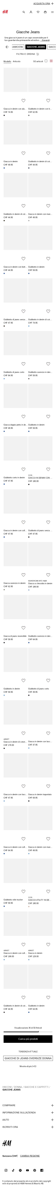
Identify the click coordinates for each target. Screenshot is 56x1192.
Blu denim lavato (28, 431)
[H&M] (5, 12)
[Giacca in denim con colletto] (16, 824)
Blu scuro (4, 748)
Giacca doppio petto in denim (16, 425)
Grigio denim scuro (28, 115)
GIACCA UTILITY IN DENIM (40, 900)
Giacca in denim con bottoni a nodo (19, 267)
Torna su (52, 596)
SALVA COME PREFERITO (23, 100)
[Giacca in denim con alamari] (16, 86)
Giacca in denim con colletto (16, 847)
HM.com (6, 1087)
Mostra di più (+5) (28, 1066)
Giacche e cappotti (36, 1087)
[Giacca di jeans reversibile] (16, 613)
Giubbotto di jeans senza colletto (18, 319)
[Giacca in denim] (16, 138)
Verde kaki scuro (4, 220)
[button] (28, 3)
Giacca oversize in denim (15, 583)
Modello (7, 61)
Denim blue (4, 484)
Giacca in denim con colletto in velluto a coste (24, 530)
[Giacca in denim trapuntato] (40, 771)
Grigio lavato (28, 220)
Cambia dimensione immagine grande (46, 61)
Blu (4, 959)
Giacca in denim (11, 161)
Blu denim (4, 168)
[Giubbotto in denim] (40, 244)
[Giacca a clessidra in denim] (40, 560)
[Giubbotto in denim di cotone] (40, 138)
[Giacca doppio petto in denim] (16, 402)
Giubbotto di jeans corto (14, 372)
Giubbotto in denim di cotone (40, 161)
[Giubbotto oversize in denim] (40, 349)
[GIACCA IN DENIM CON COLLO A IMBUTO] (40, 454)
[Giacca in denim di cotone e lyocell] (16, 718)
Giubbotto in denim (36, 267)
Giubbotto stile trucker (13, 900)
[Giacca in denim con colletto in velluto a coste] (16, 507)
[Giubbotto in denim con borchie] (40, 86)
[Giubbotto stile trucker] (16, 877)
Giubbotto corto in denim (14, 477)
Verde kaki (4, 589)
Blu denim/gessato (28, 1012)
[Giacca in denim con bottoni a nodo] (16, 244)
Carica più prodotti (28, 1039)
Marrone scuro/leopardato (4, 326)
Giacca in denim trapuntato (40, 794)
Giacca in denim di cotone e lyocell (19, 742)
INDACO (28, 484)
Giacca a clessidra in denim (40, 583)
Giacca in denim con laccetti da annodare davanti (25, 794)
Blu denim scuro (4, 115)
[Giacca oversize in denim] (16, 560)
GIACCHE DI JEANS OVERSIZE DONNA (28, 1058)
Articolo (16, 61)
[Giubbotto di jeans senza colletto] (16, 296)
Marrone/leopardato (4, 1012)
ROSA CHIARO (28, 906)
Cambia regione (30, 1156)
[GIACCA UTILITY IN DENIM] (40, 877)
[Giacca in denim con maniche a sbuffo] (40, 191)
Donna (18, 1087)
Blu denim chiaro (28, 326)
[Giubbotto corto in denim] (16, 454)
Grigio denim (28, 378)
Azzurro (28, 959)
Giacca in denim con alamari (16, 109)
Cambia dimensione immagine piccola (51, 61)
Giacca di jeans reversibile (15, 636)
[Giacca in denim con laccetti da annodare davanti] (40, 718)
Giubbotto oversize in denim (40, 372)
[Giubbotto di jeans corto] (16, 349)
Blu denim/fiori (4, 642)
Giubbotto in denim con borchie (41, 109)
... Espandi (45, 40)
